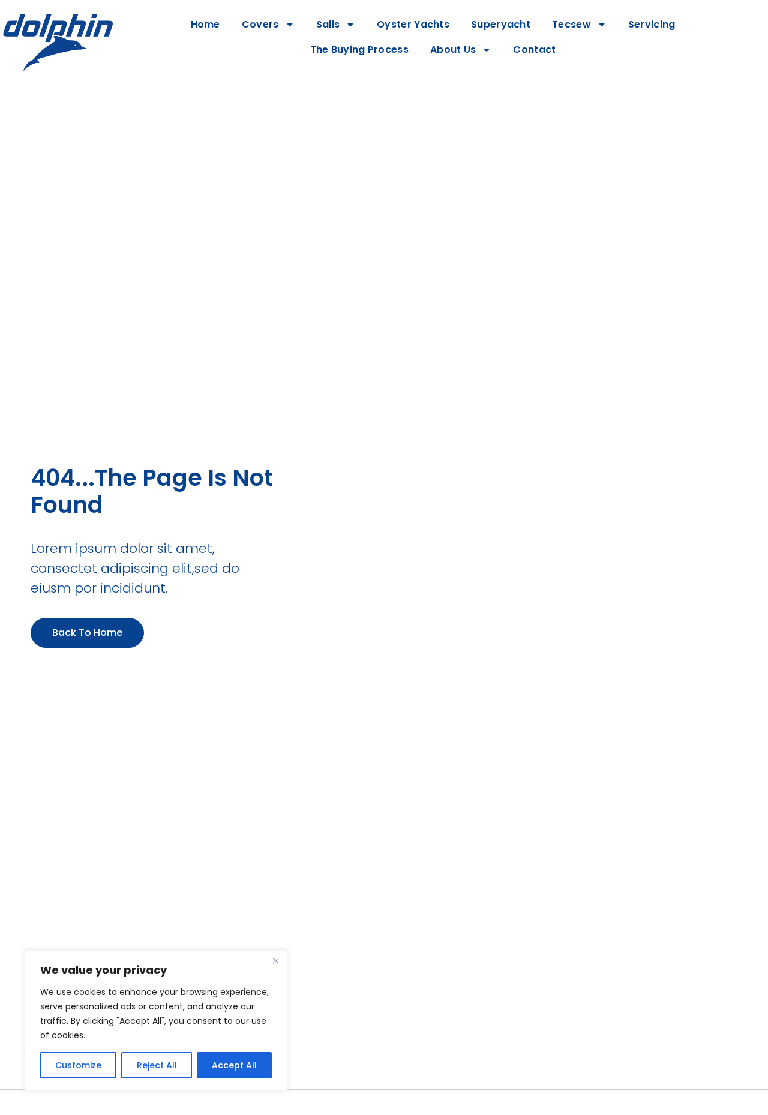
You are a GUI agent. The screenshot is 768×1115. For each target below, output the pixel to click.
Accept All (234, 1065)
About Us (453, 49)
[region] (156, 1020)
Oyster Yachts (413, 24)
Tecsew (571, 24)
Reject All (157, 1065)
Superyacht (500, 24)
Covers (260, 24)
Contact (534, 49)
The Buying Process (359, 49)
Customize (78, 1065)
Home (205, 24)
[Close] (275, 960)
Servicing (652, 24)
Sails (328, 24)
